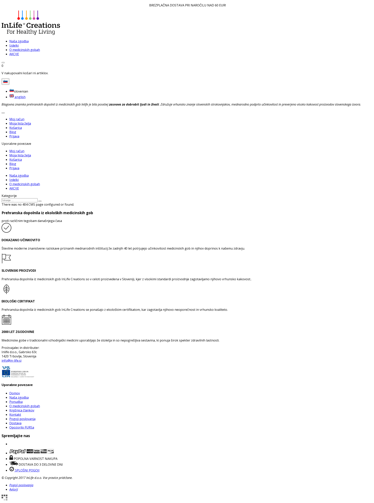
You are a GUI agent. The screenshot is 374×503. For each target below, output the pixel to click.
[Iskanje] (39, 201)
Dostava (15, 423)
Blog (12, 132)
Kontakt (15, 414)
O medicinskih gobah (24, 406)
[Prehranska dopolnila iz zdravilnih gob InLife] (31, 34)
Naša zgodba (19, 397)
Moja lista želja (20, 123)
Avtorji (13, 489)
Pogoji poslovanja (22, 419)
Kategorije (9, 196)
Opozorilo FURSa (21, 427)
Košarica (15, 128)
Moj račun (16, 119)
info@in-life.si (11, 360)
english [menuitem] (20, 97)
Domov (14, 393)
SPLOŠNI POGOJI (27, 470)
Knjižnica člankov (21, 410)
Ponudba (16, 402)
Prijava (14, 136)
